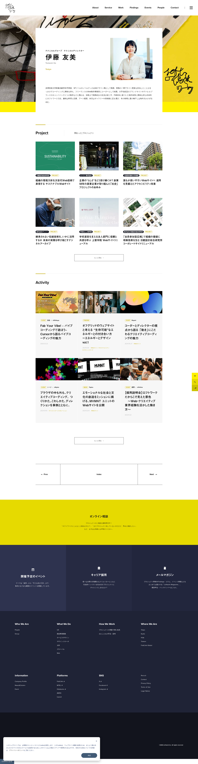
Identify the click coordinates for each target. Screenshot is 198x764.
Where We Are (149, 624)
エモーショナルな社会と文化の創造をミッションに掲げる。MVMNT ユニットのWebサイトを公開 (99, 390)
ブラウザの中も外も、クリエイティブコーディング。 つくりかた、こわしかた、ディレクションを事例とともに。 (57, 390)
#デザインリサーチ (87, 350)
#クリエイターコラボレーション (58, 410)
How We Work (107, 624)
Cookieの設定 (7, 761)
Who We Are (22, 624)
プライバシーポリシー (16, 750)
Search (195, 382)
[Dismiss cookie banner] (96, 741)
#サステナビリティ (104, 348)
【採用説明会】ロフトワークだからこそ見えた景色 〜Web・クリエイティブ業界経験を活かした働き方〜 (141, 390)
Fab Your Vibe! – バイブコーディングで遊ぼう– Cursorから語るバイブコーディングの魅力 (57, 324)
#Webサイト (94, 348)
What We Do (64, 624)
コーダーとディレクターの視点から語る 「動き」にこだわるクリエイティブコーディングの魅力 (141, 324)
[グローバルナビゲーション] (191, 7)
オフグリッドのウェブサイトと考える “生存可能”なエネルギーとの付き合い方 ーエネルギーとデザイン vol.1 (99, 324)
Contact (195, 376)
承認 (89, 755)
